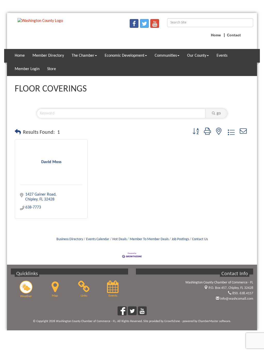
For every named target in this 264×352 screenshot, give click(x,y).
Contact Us (200, 239)
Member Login (27, 69)
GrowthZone (172, 321)
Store (51, 69)
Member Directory (48, 56)
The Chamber (83, 56)
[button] (18, 132)
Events (222, 56)
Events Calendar (97, 239)
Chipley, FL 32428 (231, 288)
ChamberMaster (208, 321)
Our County (196, 56)
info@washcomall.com (236, 299)
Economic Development (124, 56)
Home (20, 56)
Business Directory (69, 239)
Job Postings (180, 239)
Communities (166, 56)
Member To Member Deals (149, 239)
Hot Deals (119, 239)
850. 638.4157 (242, 293)
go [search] (219, 113)
